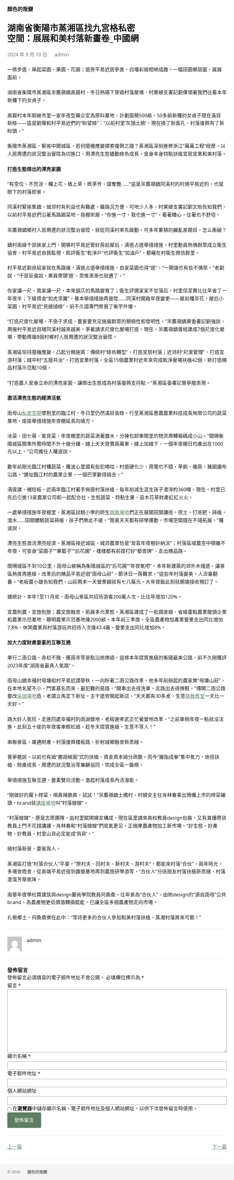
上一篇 (14, 1146)
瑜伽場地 (27, 696)
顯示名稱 (19, 1056)
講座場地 (45, 803)
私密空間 (31, 413)
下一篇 (219, 1146)
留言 (14, 985)
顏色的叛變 (20, 8)
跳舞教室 (195, 696)
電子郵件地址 (24, 1073)
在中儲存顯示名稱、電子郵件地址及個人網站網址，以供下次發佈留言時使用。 (105, 1108)
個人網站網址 (22, 1090)
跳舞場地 (119, 512)
